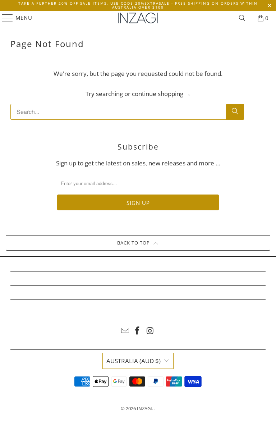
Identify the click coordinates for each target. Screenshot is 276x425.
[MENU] (4, 18)
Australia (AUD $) (133, 361)
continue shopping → (161, 94)
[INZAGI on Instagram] (150, 331)
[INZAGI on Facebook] (137, 331)
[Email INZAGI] (125, 331)
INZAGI (144, 408)
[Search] (242, 18)
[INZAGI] (138, 18)
